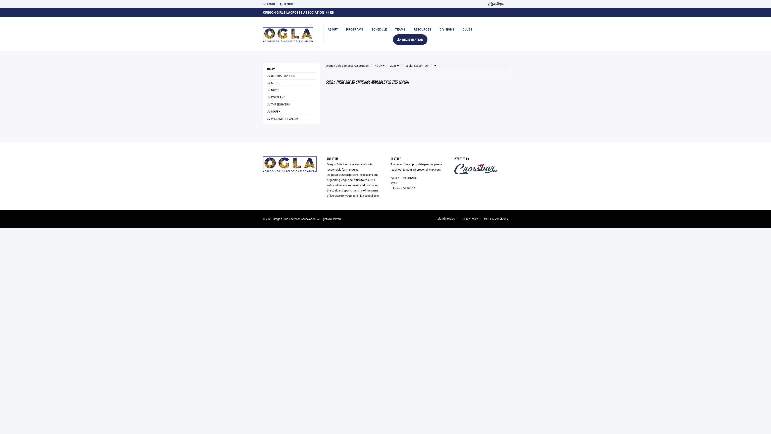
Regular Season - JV (416, 66)
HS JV (271, 69)
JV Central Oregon (281, 76)
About (333, 29)
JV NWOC (273, 90)
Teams (400, 29)
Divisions (447, 29)
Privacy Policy (469, 218)
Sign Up (289, 4)
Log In (270, 4)
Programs (354, 29)
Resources (422, 29)
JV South (273, 111)
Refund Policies (445, 218)
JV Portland (276, 97)
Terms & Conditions (496, 218)
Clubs (467, 29)
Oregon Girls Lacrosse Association (293, 12)
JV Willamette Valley (283, 119)
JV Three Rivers (278, 104)
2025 (393, 66)
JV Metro (273, 83)
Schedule (379, 29)
